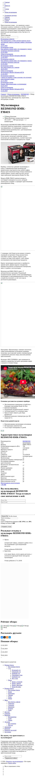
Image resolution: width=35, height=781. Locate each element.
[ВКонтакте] (2, 637)
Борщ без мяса (16, 687)
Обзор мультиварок (10, 12)
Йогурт (10, 725)
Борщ (10, 680)
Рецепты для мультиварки (14, 761)
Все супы (15, 678)
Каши (10, 692)
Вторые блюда (9, 688)
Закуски (7, 712)
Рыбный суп (16, 673)
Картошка (11, 693)
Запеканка (7, 727)
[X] (4, 637)
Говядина (11, 703)
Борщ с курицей (17, 682)
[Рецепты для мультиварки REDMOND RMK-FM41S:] (2, 431)
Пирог (10, 720)
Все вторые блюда (14, 690)
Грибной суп (16, 677)
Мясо (6, 700)
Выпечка (7, 715)
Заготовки (7, 732)
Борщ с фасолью (17, 685)
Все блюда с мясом (14, 702)
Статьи (6, 9)
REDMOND (26, 441)
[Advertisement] (15, 591)
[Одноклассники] (7, 637)
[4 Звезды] (25, 626)
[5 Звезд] (4, 627)
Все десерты (12, 723)
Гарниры (7, 713)
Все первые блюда (14, 667)
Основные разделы (10, 15)
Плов (10, 697)
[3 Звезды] (18, 626)
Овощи (10, 695)
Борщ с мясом (16, 683)
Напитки (7, 728)
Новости (7, 5)
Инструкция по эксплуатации (10, 483)
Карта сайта (12, 763)
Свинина (11, 705)
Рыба (9, 710)
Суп (9, 668)
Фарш (10, 698)
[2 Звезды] (11, 626)
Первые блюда (9, 665)
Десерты (7, 722)
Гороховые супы (17, 675)
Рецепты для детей (10, 730)
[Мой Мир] (10, 637)
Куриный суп (16, 670)
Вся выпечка (12, 717)
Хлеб (9, 718)
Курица (10, 708)
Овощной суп (16, 672)
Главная (7, 2)
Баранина (11, 707)
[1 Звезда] (4, 626)
